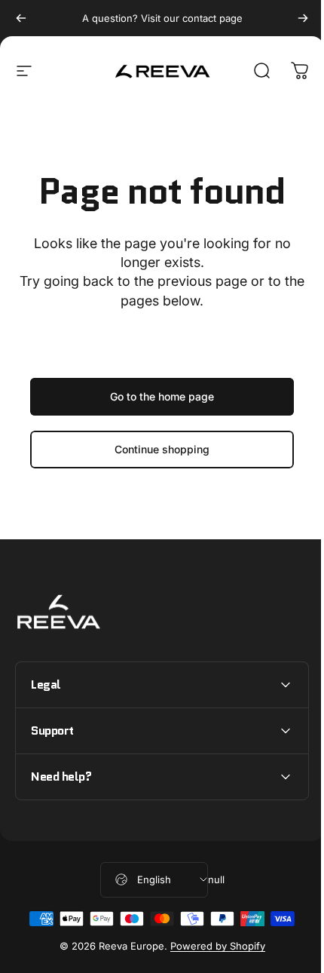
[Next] (302, 18)
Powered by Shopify (211, 946)
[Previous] (21, 18)
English (148, 879)
